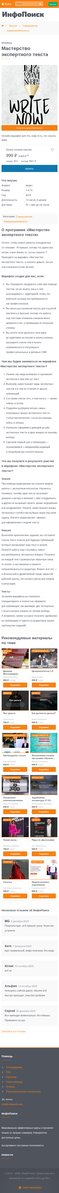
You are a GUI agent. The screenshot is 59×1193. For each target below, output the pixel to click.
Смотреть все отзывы (14, 1031)
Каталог (53, 4)
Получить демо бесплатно (29, 127)
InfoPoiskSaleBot (32, 1187)
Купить (29, 168)
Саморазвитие (24, 216)
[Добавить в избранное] (52, 150)
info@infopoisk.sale (12, 1104)
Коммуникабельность (16, 221)
